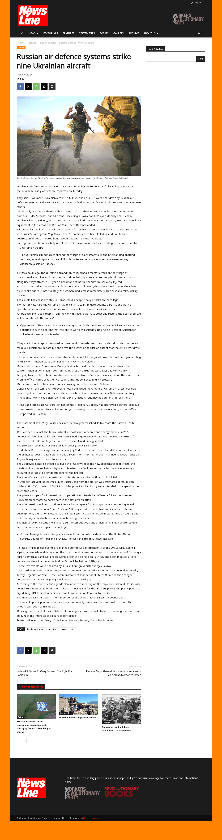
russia (64, 629)
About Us (150, 33)
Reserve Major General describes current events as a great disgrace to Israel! (113, 673)
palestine (52, 629)
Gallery (118, 33)
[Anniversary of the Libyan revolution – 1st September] (121, 709)
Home (21, 42)
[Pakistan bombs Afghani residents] (78, 704)
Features (68, 33)
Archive (134, 33)
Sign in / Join (195, 2)
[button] (199, 33)
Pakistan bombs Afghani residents (77, 717)
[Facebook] (20, 86)
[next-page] (24, 741)
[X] (28, 86)
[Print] (52, 86)
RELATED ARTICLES (31, 687)
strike (73, 629)
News (32, 33)
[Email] (44, 86)
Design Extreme (91, 818)
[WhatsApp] (36, 86)
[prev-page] (19, 741)
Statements (87, 33)
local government (35, 629)
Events (104, 33)
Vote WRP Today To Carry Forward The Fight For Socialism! (44, 673)
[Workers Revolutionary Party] (82, 798)
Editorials (50, 33)
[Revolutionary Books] (122, 795)
